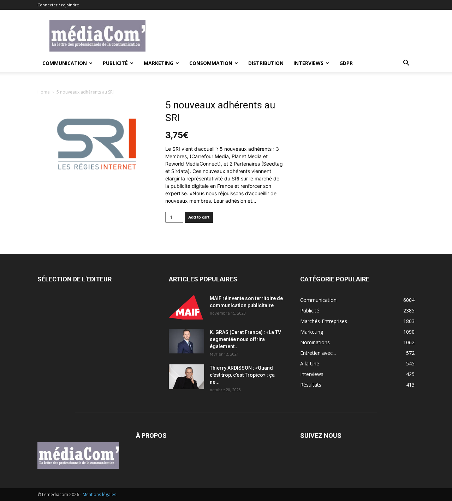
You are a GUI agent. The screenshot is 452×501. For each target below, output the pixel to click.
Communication (64, 63)
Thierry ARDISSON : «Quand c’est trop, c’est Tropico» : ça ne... (242, 375)
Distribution (266, 63)
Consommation (210, 63)
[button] (406, 63)
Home (43, 92)
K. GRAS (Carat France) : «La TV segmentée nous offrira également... (245, 339)
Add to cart (198, 217)
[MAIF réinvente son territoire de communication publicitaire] (186, 307)
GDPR (346, 63)
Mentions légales (99, 494)
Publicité (115, 63)
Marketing (158, 63)
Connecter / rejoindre (58, 4)
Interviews (308, 63)
